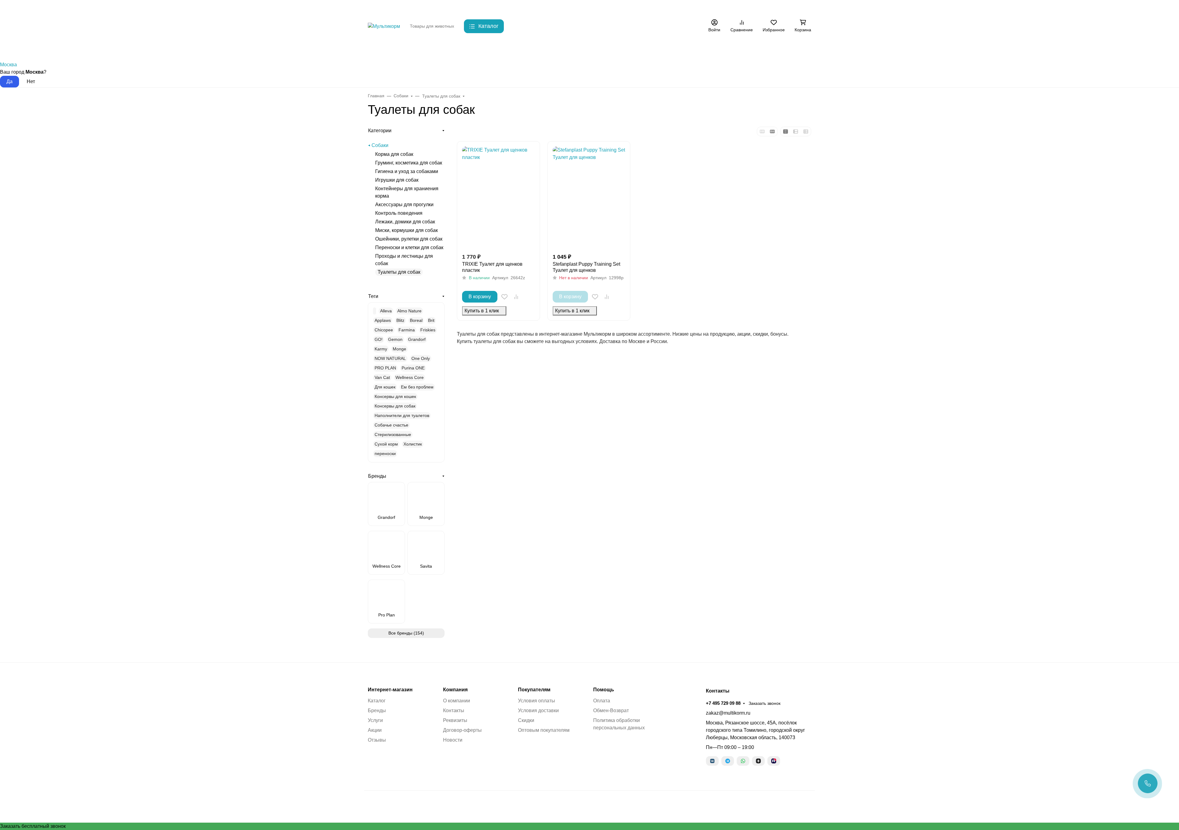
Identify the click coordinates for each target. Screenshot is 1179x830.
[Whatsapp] (743, 761)
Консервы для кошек (395, 396)
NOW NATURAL (390, 358)
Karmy (381, 348)
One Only (420, 358)
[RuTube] (773, 761)
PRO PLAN (385, 367)
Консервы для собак (395, 405)
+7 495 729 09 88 (709, 7)
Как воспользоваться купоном (594, 7)
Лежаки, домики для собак (405, 221)
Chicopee (384, 329)
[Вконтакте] (712, 761)
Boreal (416, 320)
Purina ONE (413, 367)
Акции (638, 7)
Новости (452, 740)
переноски (385, 453)
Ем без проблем (417, 386)
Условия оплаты (536, 700)
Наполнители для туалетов (402, 415)
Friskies (427, 329)
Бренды (376, 49)
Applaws (383, 320)
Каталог (377, 700)
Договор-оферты (462, 730)
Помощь (603, 689)
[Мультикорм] (384, 26)
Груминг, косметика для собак (408, 162)
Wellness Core (409, 377)
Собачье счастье (391, 425)
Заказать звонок (750, 7)
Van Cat (382, 377)
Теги (373, 296)
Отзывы (377, 740)
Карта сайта (545, 7)
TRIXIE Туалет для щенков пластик (492, 267)
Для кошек (385, 386)
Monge (399, 348)
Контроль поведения (398, 213)
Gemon (395, 339)
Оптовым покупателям (544, 730)
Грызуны (465, 49)
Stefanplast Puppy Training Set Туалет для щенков (586, 267)
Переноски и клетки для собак (409, 247)
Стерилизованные (393, 434)
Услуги (375, 720)
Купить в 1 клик (482, 310)
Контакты (469, 7)
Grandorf (417, 339)
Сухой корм (386, 444)
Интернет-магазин (390, 689)
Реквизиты (455, 720)
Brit (431, 320)
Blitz (400, 320)
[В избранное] (504, 297)
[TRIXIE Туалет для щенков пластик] (498, 197)
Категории (379, 130)
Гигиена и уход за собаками (406, 171)
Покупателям (534, 689)
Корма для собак (394, 154)
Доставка (495, 7)
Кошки (435, 49)
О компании (456, 700)
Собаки (406, 49)
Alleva (386, 310)
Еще (657, 7)
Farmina (407, 329)
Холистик (412, 444)
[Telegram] (727, 761)
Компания (455, 689)
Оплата (601, 700)
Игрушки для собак (396, 180)
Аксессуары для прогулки (404, 204)
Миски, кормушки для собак (406, 230)
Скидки (518, 7)
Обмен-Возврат (611, 710)
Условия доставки (538, 710)
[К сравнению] (516, 297)
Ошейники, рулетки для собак (408, 238)
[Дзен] (758, 761)
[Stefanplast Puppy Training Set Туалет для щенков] (589, 197)
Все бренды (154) (406, 633)
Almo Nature (409, 310)
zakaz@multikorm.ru (728, 713)
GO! (379, 339)
